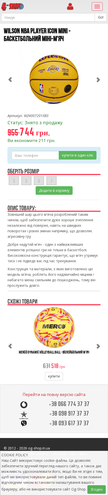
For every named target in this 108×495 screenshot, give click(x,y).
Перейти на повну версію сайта (54, 394)
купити (54, 376)
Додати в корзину (54, 190)
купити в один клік (77, 155)
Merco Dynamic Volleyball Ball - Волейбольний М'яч (54, 352)
